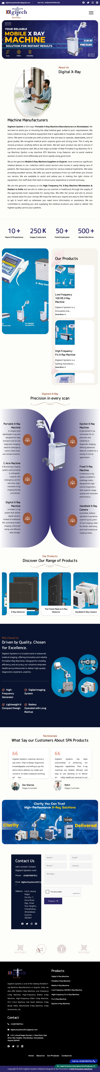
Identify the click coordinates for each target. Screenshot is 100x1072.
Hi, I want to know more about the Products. (75, 1066)
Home (31, 1056)
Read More (59, 314)
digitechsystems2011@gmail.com (18, 3)
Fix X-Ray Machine (58, 999)
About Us (40, 1056)
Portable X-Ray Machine (60, 981)
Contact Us (67, 1056)
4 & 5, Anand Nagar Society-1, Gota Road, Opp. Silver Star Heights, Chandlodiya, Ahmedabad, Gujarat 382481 (27, 1037)
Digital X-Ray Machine (60, 976)
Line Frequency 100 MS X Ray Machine (66, 990)
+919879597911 (30, 876)
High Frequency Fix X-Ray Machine (65, 994)
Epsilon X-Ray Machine (60, 1004)
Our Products (53, 1056)
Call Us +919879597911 (82, 1061)
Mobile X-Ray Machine (60, 985)
